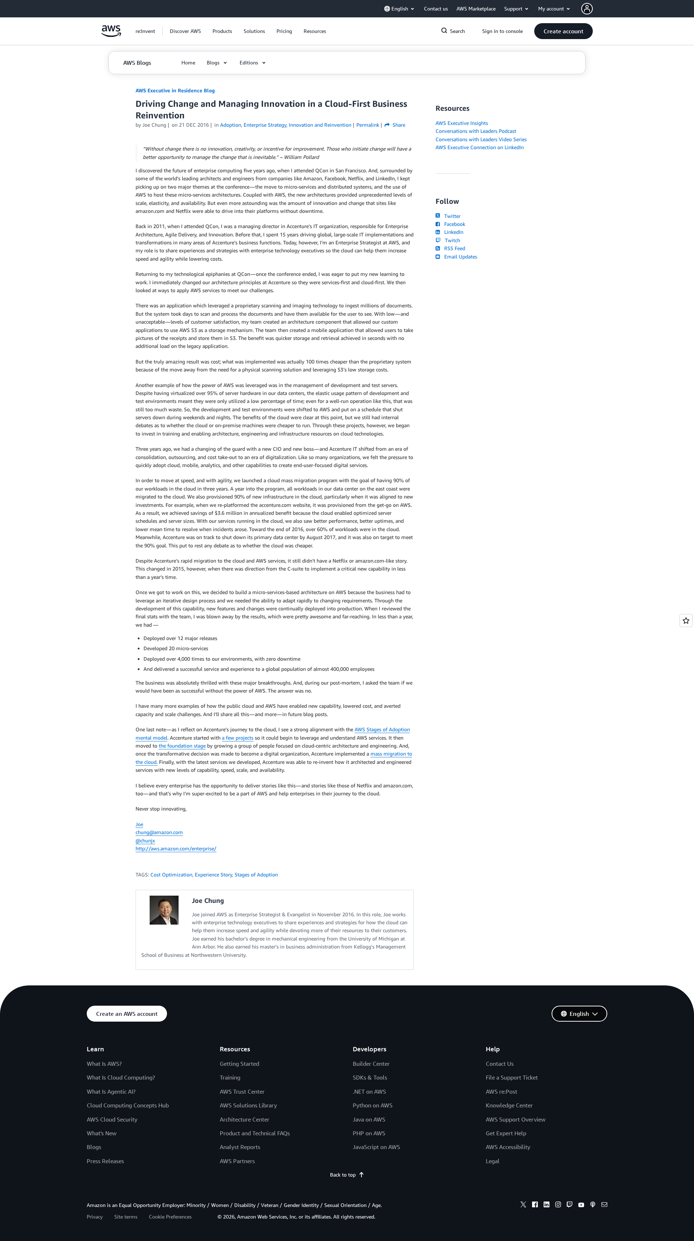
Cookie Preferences (170, 1216)
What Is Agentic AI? (111, 1091)
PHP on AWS (369, 1133)
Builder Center (371, 1063)
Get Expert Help (506, 1133)
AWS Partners (237, 1161)
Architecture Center (244, 1119)
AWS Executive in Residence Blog (175, 90)
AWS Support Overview (515, 1119)
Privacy (95, 1216)
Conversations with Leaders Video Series (481, 139)
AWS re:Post (501, 1091)
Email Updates (459, 256)
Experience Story (213, 874)
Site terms (125, 1216)
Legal (493, 1161)
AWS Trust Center (242, 1091)
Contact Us (500, 1063)
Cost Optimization (171, 874)
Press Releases (105, 1161)
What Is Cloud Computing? (121, 1077)
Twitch (451, 240)
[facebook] (535, 1206)
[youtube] (581, 1206)
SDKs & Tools (370, 1077)
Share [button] (398, 125)
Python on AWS (373, 1105)
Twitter (450, 216)
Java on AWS (369, 1119)
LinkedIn (452, 232)
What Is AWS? (104, 1063)
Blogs (94, 1146)
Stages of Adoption (256, 874)
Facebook (453, 224)
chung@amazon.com (159, 832)
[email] (604, 1206)
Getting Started (239, 1063)
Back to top (343, 1174)
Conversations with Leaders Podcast (476, 131)
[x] (523, 1206)
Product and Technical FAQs (255, 1133)
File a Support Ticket (512, 1077)
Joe (139, 824)
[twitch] (570, 1206)
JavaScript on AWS (376, 1146)
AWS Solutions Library (248, 1105)
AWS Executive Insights (462, 123)
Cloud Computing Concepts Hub (128, 1105)
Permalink (367, 125)
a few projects (237, 738)
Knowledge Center (509, 1105)
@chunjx (145, 840)
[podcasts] (593, 1206)
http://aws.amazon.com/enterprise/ (176, 848)
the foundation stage (182, 746)
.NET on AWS (369, 1091)
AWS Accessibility (508, 1146)
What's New (101, 1133)
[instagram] (558, 1206)
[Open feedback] (686, 620)
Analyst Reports (240, 1146)
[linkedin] (546, 1206)
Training (230, 1077)
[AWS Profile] (587, 8)
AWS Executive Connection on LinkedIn (480, 147)
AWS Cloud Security (112, 1119)
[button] (185, 31)
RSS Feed (453, 248)
